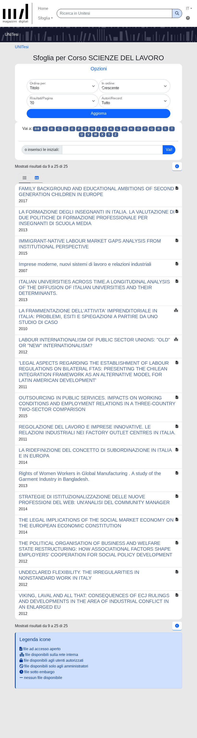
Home (43, 8)
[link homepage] (17, 13)
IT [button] (187, 8)
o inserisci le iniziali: (42, 150)
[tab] (25, 178)
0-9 (37, 129)
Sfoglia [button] (44, 18)
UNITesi (22, 47)
